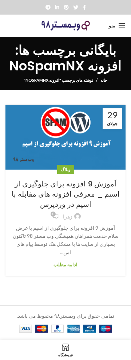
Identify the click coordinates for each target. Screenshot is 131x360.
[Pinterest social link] (66, 7)
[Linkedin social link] (57, 7)
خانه (103, 80)
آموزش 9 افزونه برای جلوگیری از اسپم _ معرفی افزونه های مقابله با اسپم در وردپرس (66, 194)
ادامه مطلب (65, 264)
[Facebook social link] (84, 7)
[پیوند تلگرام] (48, 7)
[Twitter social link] (75, 7)
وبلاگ (66, 169)
